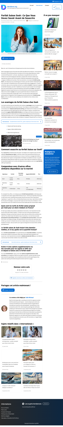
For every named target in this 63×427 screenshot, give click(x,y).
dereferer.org (12, 6)
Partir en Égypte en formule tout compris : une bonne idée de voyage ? (52, 52)
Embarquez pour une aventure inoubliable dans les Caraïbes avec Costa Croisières (10, 364)
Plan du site (4, 410)
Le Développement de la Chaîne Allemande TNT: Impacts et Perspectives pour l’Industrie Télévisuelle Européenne (51, 96)
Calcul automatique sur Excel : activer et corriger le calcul (31, 140)
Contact (47, 5)
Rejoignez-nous (58, 1)
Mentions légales (5, 416)
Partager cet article (8, 58)
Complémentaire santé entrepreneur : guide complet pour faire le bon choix (10, 341)
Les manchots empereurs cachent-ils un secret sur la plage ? (51, 120)
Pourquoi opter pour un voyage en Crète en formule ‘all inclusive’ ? (30, 364)
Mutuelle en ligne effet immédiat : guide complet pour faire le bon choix (30, 341)
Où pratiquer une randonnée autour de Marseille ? (52, 141)
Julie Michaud (30, 297)
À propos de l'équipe (6, 412)
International (39, 5)
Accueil (32, 5)
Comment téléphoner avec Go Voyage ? (50, 30)
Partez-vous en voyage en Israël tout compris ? (51, 73)
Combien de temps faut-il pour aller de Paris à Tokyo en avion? (32, 386)
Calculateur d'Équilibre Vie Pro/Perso (10, 418)
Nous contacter (5, 407)
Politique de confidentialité (7, 414)
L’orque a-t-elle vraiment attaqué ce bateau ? (8, 386)
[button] (30, 9)
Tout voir (46, 403)
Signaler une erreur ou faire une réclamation (22, 278)
